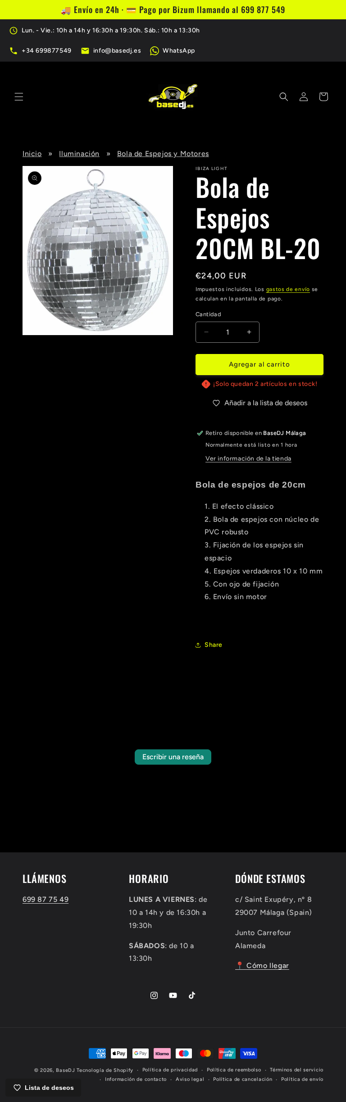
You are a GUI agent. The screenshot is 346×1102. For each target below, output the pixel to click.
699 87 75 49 (45, 899)
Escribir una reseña (173, 757)
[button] (19, 97)
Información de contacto (136, 1079)
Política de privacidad (170, 1070)
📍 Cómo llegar (262, 965)
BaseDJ (65, 1070)
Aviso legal (190, 1079)
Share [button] (214, 645)
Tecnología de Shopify (105, 1070)
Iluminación (79, 153)
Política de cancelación (242, 1079)
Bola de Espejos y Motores (163, 153)
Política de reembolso (234, 1070)
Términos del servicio (296, 1070)
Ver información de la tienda (248, 458)
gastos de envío (288, 289)
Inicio (32, 153)
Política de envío (302, 1079)
